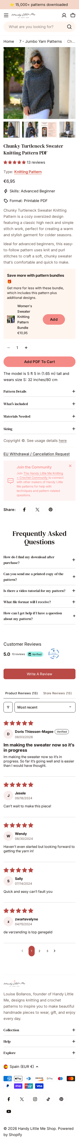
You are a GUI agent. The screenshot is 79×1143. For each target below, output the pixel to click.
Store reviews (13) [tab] (57, 693)
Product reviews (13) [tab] (21, 693)
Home (9, 41)
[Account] (64, 15)
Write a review (39, 674)
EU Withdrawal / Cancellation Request (37, 454)
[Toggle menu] (6, 15)
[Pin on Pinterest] (50, 509)
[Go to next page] (55, 951)
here (63, 440)
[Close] (70, 466)
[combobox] (39, 26)
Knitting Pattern (28, 172)
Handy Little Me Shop (37, 1128)
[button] (15, 162)
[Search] (69, 26)
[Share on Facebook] (24, 509)
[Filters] (8, 707)
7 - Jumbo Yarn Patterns (40, 41)
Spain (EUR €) (22, 1066)
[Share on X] (37, 509)
